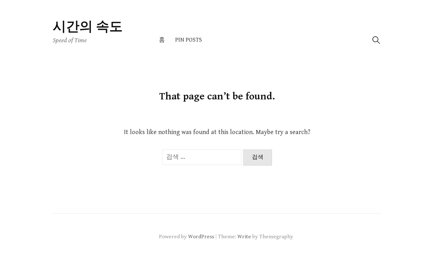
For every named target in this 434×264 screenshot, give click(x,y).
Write (244, 237)
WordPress (201, 237)
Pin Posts (188, 40)
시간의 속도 (88, 27)
